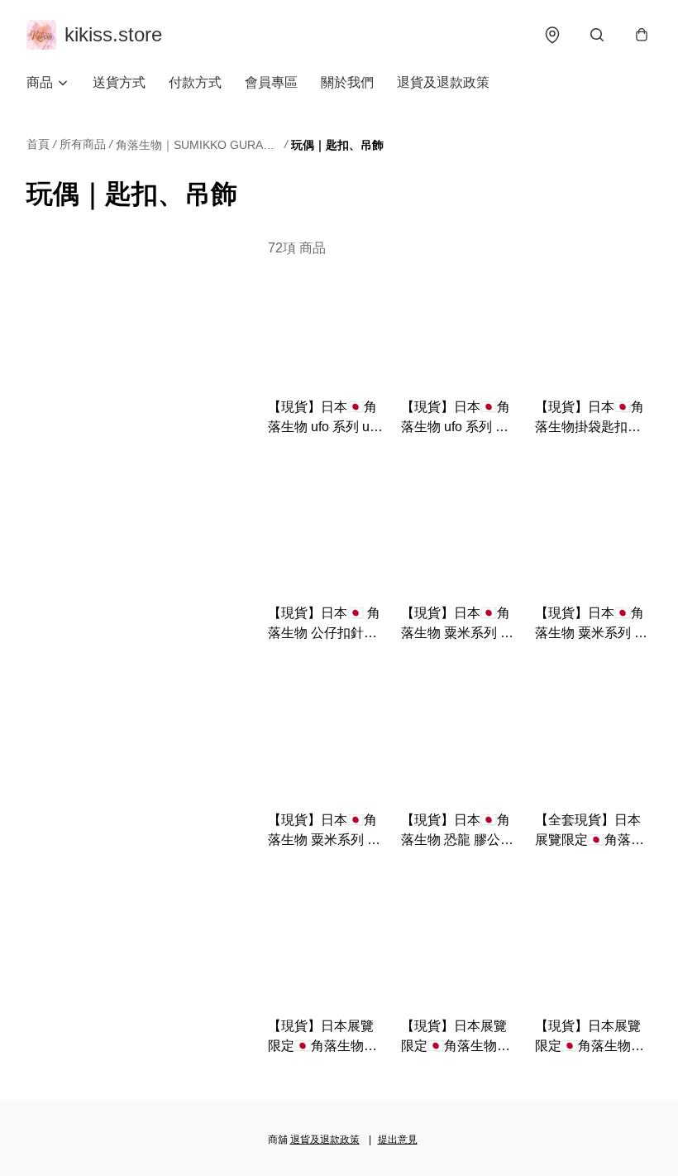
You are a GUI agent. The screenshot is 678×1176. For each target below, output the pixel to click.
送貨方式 (119, 82)
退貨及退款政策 (443, 82)
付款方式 (195, 82)
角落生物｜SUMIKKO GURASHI (198, 144)
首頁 (38, 144)
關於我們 (347, 82)
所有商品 (83, 144)
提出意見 (398, 1139)
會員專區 (271, 82)
